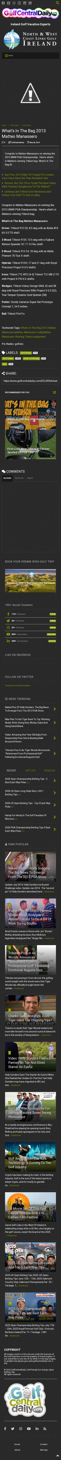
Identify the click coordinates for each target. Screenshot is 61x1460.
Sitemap (43, 1450)
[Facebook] (3, 3)
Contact (43, 1444)
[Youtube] (19, 3)
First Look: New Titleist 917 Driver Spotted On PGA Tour (28, 450)
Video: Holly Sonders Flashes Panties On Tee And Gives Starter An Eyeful (29, 1062)
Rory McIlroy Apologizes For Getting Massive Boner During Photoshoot (29, 1112)
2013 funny (27, 125)
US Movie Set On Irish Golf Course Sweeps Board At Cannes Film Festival (27, 1213)
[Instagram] (14, 3)
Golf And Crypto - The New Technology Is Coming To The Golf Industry (29, 1163)
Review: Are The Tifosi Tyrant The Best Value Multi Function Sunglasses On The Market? (29, 185)
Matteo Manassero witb (28, 332)
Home (4, 125)
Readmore (49, 892)
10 (10, 1303)
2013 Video (14, 125)
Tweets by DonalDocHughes (17, 685)
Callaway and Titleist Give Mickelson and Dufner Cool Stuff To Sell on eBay (26, 193)
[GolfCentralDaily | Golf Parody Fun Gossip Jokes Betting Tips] (30, 17)
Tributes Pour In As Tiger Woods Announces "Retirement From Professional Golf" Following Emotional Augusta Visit (28, 961)
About (17, 1450)
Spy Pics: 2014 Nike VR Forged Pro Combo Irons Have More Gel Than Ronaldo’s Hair (28, 176)
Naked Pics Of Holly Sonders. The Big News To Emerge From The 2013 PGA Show (29, 872)
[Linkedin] (24, 3)
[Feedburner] (30, 3)
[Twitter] (8, 3)
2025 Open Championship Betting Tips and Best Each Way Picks (27, 1313)
